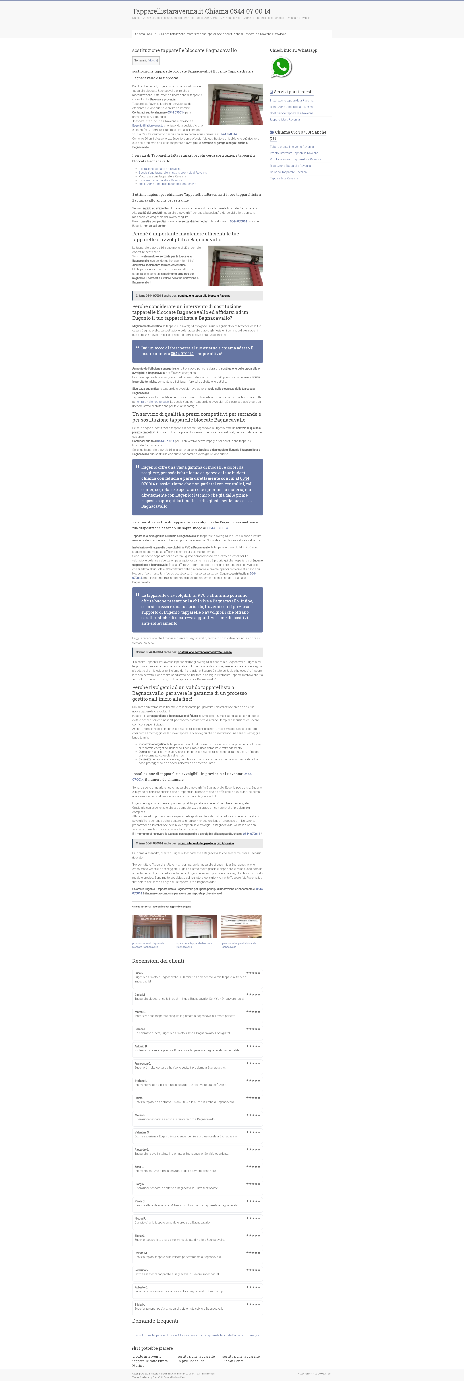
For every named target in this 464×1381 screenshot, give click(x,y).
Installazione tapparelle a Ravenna (160, 180)
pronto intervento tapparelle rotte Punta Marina (150, 1361)
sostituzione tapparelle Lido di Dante (241, 1358)
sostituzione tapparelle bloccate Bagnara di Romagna (227, 1335)
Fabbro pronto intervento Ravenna (292, 146)
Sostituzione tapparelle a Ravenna (291, 113)
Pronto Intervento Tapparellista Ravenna (295, 159)
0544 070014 (176, 112)
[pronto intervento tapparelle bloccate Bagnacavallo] (152, 926)
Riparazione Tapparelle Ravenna (290, 165)
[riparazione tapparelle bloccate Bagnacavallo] (197, 926)
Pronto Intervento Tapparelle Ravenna (294, 153)
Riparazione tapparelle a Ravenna (160, 169)
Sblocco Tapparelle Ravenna (288, 172)
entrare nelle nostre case (153, 401)
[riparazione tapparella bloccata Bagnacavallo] (241, 926)
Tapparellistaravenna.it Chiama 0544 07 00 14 (201, 11)
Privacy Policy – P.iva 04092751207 (314, 1373)
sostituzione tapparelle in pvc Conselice (196, 1358)
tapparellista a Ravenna (285, 119)
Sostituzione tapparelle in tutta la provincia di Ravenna (173, 172)
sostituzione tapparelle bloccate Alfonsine (160, 1335)
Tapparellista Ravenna (284, 178)
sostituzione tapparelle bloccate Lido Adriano (167, 184)
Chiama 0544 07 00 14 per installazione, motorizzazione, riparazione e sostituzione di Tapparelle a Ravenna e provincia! (211, 34)
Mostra (153, 60)
